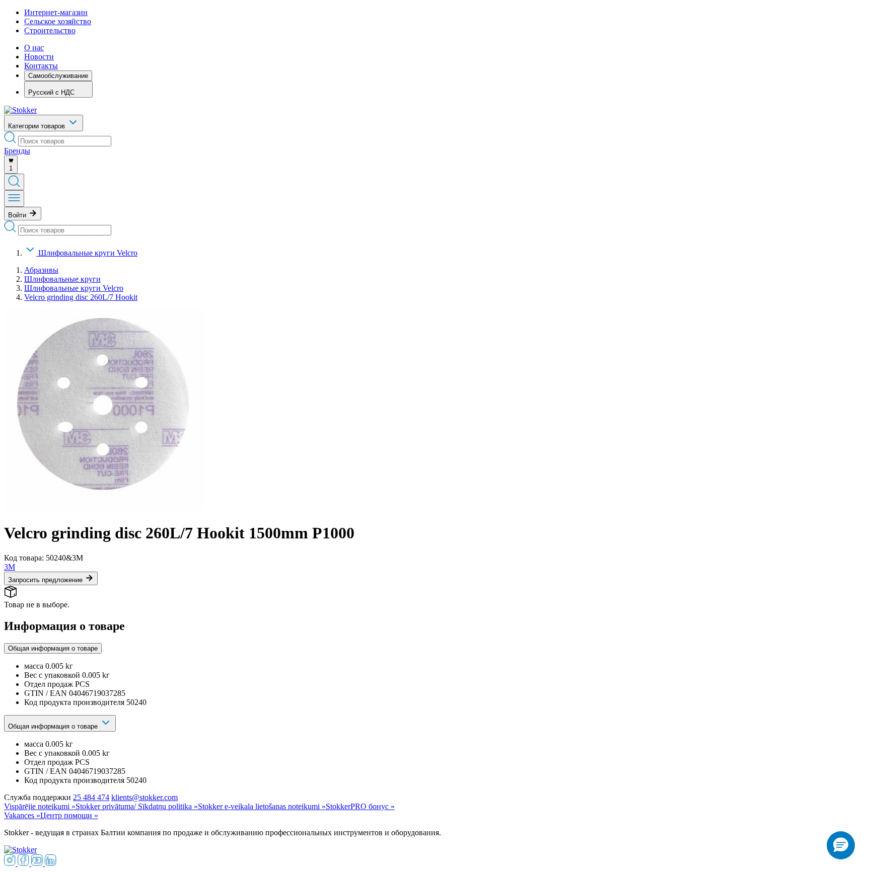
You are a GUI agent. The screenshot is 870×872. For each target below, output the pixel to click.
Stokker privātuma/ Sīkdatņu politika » (137, 806)
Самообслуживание (58, 76)
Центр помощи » (69, 815)
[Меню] (14, 198)
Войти (18, 215)
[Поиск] (14, 182)
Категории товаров (37, 126)
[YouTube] (38, 863)
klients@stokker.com (144, 797)
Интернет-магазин (56, 12)
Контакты (41, 65)
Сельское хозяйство (57, 21)
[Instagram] (11, 863)
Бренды (17, 150)
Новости (39, 56)
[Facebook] (24, 863)
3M (9, 567)
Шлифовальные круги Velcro (87, 253)
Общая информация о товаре (53, 648)
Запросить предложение (46, 580)
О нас (34, 47)
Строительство (50, 30)
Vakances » (22, 815)
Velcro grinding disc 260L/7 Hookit (80, 297)
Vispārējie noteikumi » (40, 806)
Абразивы (41, 270)
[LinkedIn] (50, 863)
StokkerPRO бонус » (360, 806)
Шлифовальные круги (62, 279)
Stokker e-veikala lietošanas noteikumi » (262, 806)
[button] (841, 845)
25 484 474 (91, 797)
